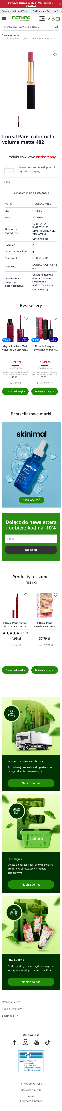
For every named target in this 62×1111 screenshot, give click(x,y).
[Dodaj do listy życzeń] (26, 318)
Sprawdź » (31, 5)
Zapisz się (31, 550)
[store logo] (21, 18)
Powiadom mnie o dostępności (31, 192)
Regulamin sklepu (31, 1089)
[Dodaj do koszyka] (15, 391)
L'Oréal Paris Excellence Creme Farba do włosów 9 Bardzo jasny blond (44, 624)
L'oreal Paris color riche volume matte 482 (31, 38)
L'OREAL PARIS (43, 203)
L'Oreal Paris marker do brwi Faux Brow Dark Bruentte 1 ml (15, 624)
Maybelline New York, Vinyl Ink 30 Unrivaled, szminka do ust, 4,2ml (15, 348)
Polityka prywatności (31, 1083)
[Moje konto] (53, 18)
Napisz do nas (31, 783)
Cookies (31, 1096)
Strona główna (10, 35)
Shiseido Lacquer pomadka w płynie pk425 (45, 348)
